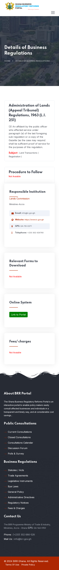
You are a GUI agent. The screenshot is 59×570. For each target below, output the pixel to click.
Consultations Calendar (20, 442)
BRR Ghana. (19, 561)
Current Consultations (20, 431)
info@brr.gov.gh (22, 539)
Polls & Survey (16, 453)
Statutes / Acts (16, 470)
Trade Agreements (18, 475)
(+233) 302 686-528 (24, 534)
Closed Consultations (19, 437)
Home (7, 61)
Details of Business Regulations (32, 61)
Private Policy (28, 564)
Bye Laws (13, 486)
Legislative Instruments (20, 481)
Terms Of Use (12, 564)
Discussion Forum (17, 448)
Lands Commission (19, 198)
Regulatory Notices (18, 502)
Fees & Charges (16, 508)
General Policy (16, 491)
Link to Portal (18, 314)
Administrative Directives (21, 497)
